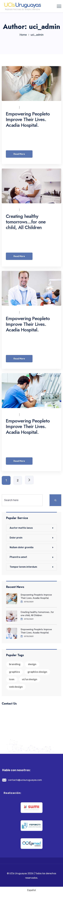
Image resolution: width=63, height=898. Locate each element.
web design (16, 686)
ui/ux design (29, 679)
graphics (14, 671)
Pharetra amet (18, 557)
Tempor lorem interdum (23, 566)
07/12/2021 (27, 107)
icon (11, 679)
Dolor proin (16, 537)
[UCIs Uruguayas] (22, 6)
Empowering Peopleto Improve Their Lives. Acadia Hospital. (28, 119)
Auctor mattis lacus (21, 527)
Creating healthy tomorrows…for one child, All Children (26, 222)
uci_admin (12, 107)
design (32, 664)
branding (14, 664)
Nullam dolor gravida (21, 547)
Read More (19, 154)
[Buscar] (55, 500)
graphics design (37, 671)
